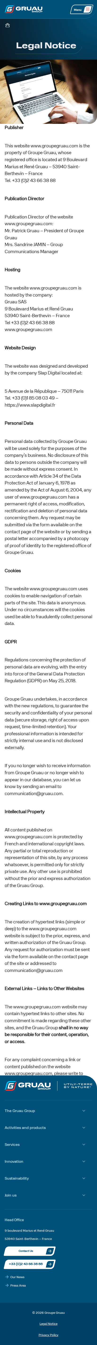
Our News (17, 1277)
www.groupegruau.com (28, 223)
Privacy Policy (48, 1335)
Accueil (7, 25)
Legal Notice (48, 1323)
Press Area (18, 1285)
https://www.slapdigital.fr (30, 405)
